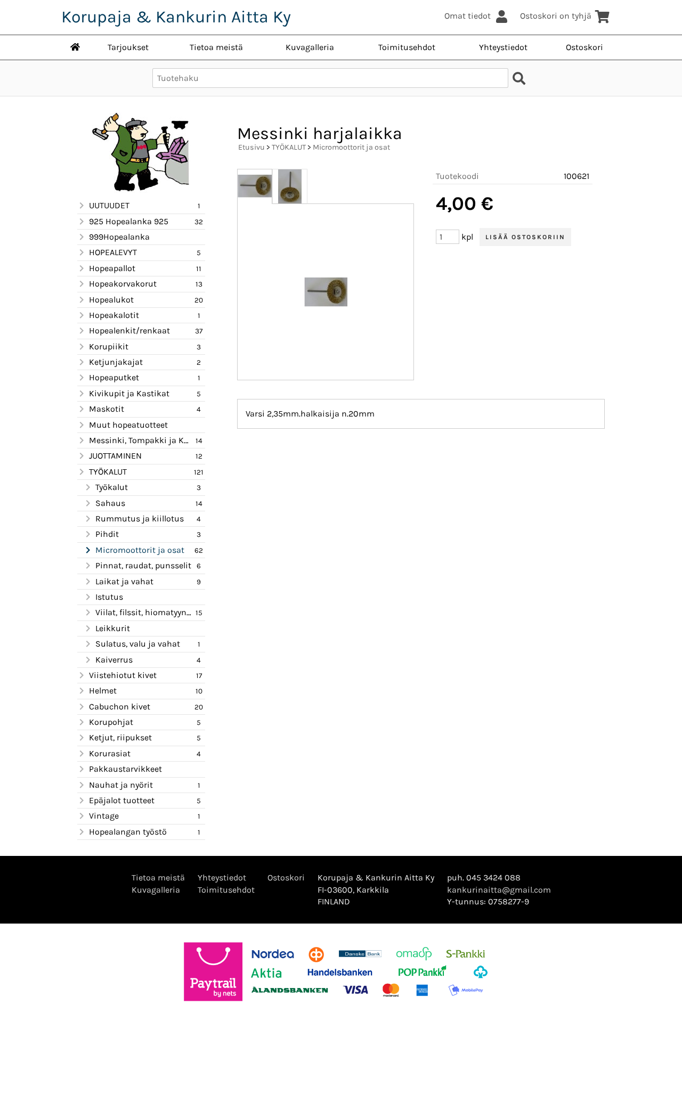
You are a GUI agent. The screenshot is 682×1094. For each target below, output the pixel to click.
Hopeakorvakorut (123, 284)
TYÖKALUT (108, 472)
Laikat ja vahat (124, 581)
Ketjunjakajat (116, 362)
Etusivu (251, 147)
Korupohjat (111, 722)
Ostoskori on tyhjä (555, 16)
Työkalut (111, 487)
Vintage (104, 816)
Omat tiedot (467, 16)
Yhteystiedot (503, 47)
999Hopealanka (119, 237)
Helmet (103, 690)
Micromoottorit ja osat (139, 550)
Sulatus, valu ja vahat (137, 644)
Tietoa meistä (216, 47)
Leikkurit (112, 628)
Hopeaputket (114, 377)
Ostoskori (584, 47)
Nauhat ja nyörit (121, 785)
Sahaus (110, 503)
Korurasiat (110, 753)
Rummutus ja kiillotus (139, 518)
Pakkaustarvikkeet (125, 769)
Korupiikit (108, 346)
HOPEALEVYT (113, 252)
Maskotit (106, 409)
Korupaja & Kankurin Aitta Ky (176, 17)
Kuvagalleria (310, 47)
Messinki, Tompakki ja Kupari (140, 440)
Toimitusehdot (406, 47)
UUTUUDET (109, 205)
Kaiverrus (114, 660)
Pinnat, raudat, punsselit (143, 565)
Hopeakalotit (114, 315)
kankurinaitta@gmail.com (499, 890)
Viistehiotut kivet (123, 675)
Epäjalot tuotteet (122, 800)
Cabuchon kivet (119, 706)
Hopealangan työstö (128, 832)
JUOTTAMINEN (115, 456)
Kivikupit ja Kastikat (129, 393)
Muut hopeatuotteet (128, 425)
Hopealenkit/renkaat (129, 330)
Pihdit (107, 534)
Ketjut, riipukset (120, 737)
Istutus (109, 597)
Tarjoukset (128, 47)
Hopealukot (111, 300)
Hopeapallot (112, 268)
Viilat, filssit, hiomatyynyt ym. (143, 612)
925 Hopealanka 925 (128, 221)
